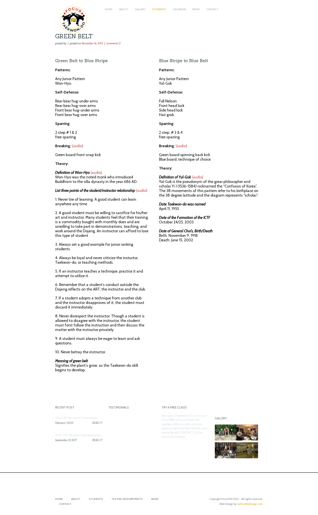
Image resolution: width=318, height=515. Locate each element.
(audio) (77, 146)
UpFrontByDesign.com (250, 503)
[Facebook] (159, 479)
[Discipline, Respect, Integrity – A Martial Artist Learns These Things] (75, 37)
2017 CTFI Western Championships (78, 435)
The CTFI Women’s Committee (76, 418)
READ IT (97, 423)
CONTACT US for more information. (182, 435)
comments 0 (113, 43)
